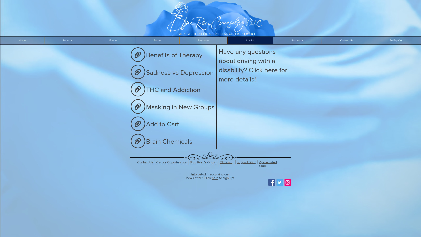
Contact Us (145, 162)
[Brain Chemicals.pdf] (138, 141)
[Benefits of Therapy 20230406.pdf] (138, 55)
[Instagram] (288, 182)
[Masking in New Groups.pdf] (138, 106)
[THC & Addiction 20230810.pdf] (138, 89)
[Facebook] (271, 182)
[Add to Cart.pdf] (138, 124)
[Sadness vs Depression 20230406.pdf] (138, 72)
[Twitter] (279, 182)
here (271, 70)
